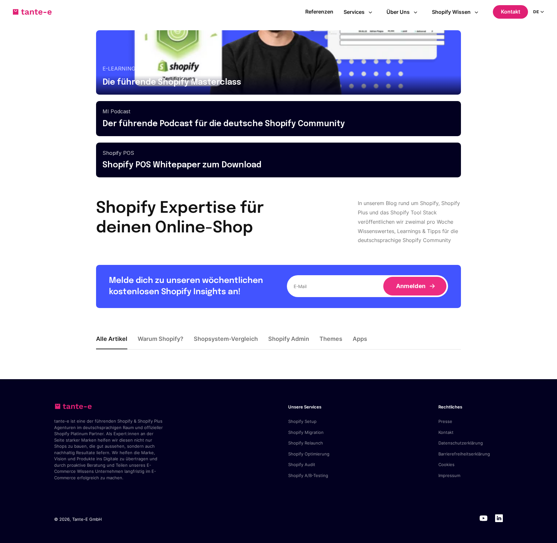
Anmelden (410, 286)
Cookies (446, 464)
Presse (445, 421)
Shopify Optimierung (308, 453)
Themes (330, 338)
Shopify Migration (306, 432)
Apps (360, 338)
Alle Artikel (111, 338)
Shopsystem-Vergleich (226, 338)
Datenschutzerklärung (460, 442)
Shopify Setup (302, 421)
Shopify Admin (288, 338)
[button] (360, 12)
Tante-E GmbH (87, 519)
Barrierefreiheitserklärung (464, 453)
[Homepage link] (32, 12)
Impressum (449, 475)
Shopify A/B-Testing (308, 475)
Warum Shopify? (160, 338)
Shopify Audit (301, 464)
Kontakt (510, 11)
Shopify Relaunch (305, 442)
